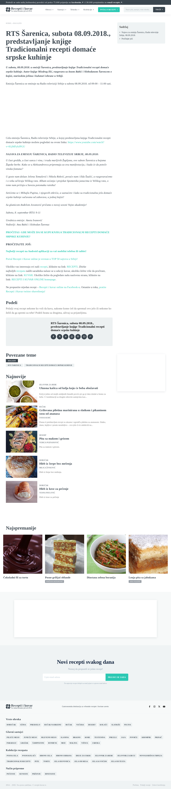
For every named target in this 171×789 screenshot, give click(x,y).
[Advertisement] (141, 372)
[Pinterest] (65, 336)
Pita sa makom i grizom (54, 438)
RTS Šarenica (14, 365)
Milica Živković (47, 468)
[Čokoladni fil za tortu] (22, 554)
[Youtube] (164, 706)
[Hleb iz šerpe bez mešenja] (21, 467)
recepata (20, 270)
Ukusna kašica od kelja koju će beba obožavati (68, 388)
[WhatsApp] (72, 336)
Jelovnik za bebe (48, 385)
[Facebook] (53, 336)
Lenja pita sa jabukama (142, 577)
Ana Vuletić (135, 581)
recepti (44, 266)
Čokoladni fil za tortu (15, 577)
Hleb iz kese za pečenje (53, 488)
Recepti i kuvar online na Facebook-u (59, 287)
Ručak (42, 407)
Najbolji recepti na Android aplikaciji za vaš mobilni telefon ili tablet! (46, 251)
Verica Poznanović (49, 443)
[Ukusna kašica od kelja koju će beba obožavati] (21, 391)
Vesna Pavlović (47, 493)
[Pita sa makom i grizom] (21, 442)
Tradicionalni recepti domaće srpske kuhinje (49, 365)
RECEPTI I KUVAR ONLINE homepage (34, 279)
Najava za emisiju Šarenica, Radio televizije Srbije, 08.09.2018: (138, 33)
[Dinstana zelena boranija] (106, 554)
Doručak (43, 460)
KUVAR (28, 275)
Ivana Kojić (45, 418)
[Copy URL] (90, 336)
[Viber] (78, 336)
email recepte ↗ (114, 2)
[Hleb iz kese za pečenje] (21, 492)
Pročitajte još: (127, 39)
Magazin (17, 23)
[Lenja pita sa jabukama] (148, 554)
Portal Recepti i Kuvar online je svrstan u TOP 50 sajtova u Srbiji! (42, 258)
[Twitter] (59, 336)
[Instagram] (154, 706)
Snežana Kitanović (54, 581)
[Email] (84, 336)
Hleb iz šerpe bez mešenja (55, 463)
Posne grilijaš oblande (57, 577)
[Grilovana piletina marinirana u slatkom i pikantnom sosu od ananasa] (21, 417)
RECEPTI (72, 266)
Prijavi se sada (117, 677)
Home (8, 23)
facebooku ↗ (77, 2)
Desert (42, 435)
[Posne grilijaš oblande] (64, 554)
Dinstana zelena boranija (101, 577)
